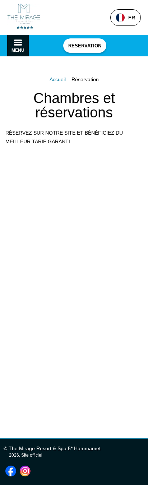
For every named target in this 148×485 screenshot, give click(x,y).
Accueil (58, 79)
